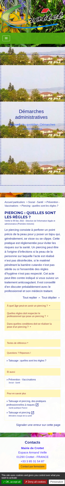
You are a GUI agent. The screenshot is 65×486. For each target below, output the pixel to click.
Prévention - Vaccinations (22, 379)
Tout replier (32, 297)
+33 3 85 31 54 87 (32, 461)
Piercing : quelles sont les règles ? (39, 205)
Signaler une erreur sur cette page (38, 424)
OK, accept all (13, 482)
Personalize (56, 482)
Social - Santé (36, 202)
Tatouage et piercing (21, 412)
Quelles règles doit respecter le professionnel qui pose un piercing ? (26, 315)
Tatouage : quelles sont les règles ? (27, 360)
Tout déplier (51, 297)
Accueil (15, 124)
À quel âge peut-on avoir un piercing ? (27, 305)
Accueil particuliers (15, 202)
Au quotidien (30, 124)
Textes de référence (16, 343)
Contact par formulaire (32, 466)
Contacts (32, 442)
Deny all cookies (36, 482)
